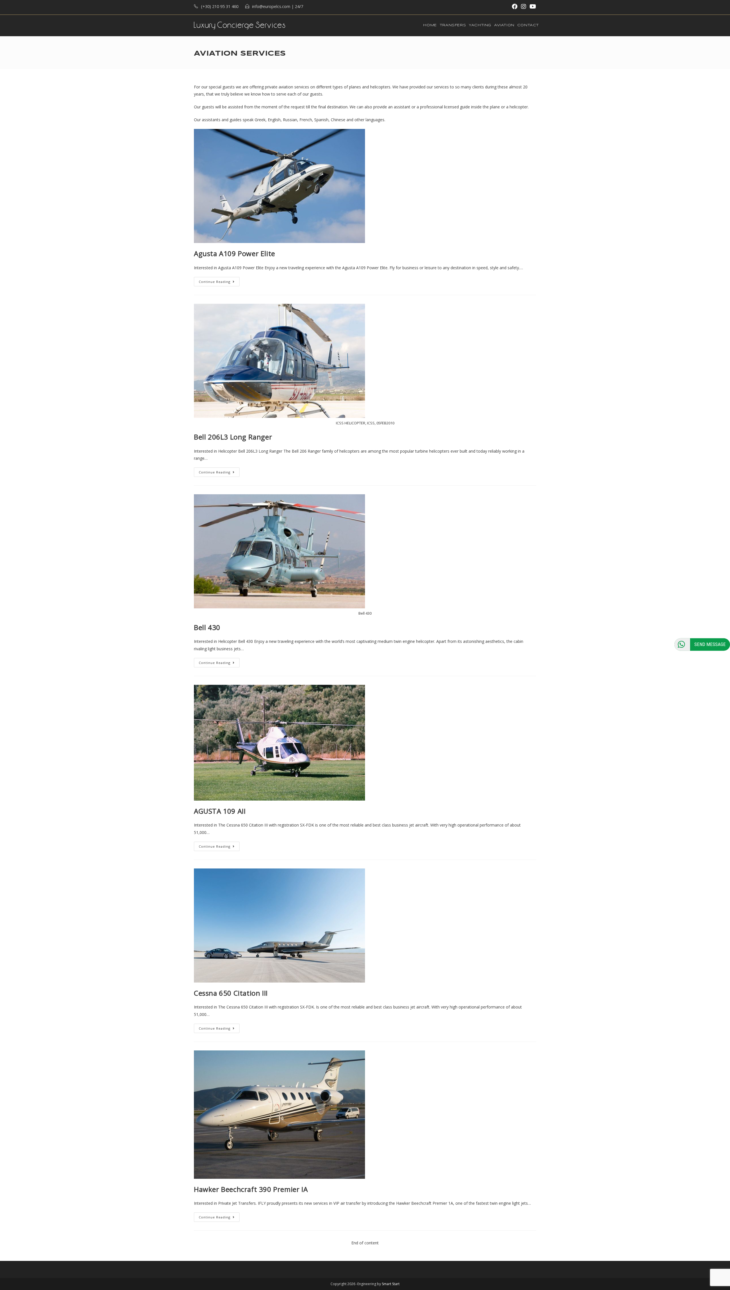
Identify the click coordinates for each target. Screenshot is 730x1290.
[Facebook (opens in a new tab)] (514, 6)
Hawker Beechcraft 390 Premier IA (251, 1189)
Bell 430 (207, 627)
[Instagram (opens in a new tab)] (523, 6)
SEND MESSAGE (710, 644)
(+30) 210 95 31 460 (219, 6)
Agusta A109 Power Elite (234, 253)
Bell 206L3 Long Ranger (233, 437)
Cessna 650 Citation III (231, 993)
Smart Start (391, 1283)
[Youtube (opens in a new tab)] (532, 6)
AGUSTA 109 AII (220, 811)
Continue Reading (214, 282)
